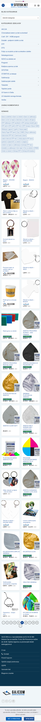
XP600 (36, 148)
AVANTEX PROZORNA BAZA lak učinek (10, 364)
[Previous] (3, 622)
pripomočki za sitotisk (14, 142)
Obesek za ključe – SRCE (28, 268)
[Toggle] (38, 44)
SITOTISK (4, 70)
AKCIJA (4, 29)
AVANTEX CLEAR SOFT (10, 426)
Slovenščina (18, 1)
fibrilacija (4, 129)
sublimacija (17, 145)
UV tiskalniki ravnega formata (11, 96)
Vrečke (3, 100)
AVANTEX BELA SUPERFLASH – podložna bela (28, 427)
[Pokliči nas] (10, 701)
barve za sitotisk (17, 116)
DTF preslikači (16, 123)
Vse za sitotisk (28, 148)
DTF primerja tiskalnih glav (29, 123)
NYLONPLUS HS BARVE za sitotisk (30, 613)
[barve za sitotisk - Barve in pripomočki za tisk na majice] (19, 5)
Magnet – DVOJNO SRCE (9, 180)
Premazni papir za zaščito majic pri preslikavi (8, 269)
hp (18, 132)
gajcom (11, 129)
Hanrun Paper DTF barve (9, 132)
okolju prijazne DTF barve (26, 138)
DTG (3, 48)
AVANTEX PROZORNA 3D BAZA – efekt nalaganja (30, 332)
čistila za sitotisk (6, 151)
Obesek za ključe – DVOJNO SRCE (8, 521)
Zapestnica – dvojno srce (9, 613)
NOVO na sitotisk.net (8, 59)
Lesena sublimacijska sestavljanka (29, 521)
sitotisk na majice (7, 145)
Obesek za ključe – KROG (28, 211)
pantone (4, 142)
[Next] (20, 626)
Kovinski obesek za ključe (8, 240)
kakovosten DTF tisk (8, 135)
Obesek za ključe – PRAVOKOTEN (28, 240)
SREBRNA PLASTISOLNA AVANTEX (27, 395)
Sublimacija (5, 77)
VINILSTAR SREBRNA (29, 582)
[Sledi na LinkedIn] (13, 701)
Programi (4, 63)
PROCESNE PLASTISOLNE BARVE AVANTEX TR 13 (30, 459)
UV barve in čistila (7, 92)
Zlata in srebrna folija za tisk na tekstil (10, 211)
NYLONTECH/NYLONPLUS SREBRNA (11, 552)
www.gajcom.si (6, 644)
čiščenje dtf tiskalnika (28, 151)
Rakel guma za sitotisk (9, 331)
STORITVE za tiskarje (8, 74)
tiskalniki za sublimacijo (8, 148)
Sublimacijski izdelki (8, 81)
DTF (2, 44)
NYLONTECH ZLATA (29, 551)
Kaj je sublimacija (30, 132)
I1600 (22, 132)
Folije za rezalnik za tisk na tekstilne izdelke (16, 51)
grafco (16, 129)
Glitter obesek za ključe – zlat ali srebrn (10, 491)
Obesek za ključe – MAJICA (28, 300)
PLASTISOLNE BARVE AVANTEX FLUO (10, 458)
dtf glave (32, 120)
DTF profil (11, 126)
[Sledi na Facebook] (3, 701)
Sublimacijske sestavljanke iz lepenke (10, 583)
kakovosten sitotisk (20, 135)
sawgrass (24, 142)
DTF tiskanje (26, 126)
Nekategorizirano (7, 55)
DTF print (4, 126)
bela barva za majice (22, 120)
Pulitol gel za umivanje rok (9, 300)
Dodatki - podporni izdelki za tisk (12, 40)
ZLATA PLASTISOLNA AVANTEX (9, 394)
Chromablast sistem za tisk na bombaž (14, 33)
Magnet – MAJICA (28, 180)
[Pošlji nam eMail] (6, 701)
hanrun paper (23, 129)
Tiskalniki (4, 85)
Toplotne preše (6, 89)
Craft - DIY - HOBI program (10, 36)
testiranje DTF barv (27, 145)
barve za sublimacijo (30, 116)
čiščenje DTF (16, 151)
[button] (3, 5)
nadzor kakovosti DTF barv (9, 138)
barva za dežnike (6, 116)
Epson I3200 (35, 126)
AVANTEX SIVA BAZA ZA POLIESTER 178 (30, 364)
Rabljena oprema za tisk (9, 66)
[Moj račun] (35, 5)
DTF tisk (18, 126)
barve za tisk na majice (8, 120)
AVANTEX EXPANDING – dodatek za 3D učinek (30, 491)
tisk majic (19, 148)
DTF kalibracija (6, 123)
